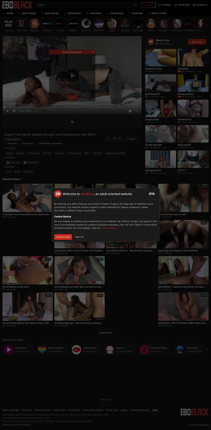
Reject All (79, 236)
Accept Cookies (63, 236)
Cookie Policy (108, 227)
